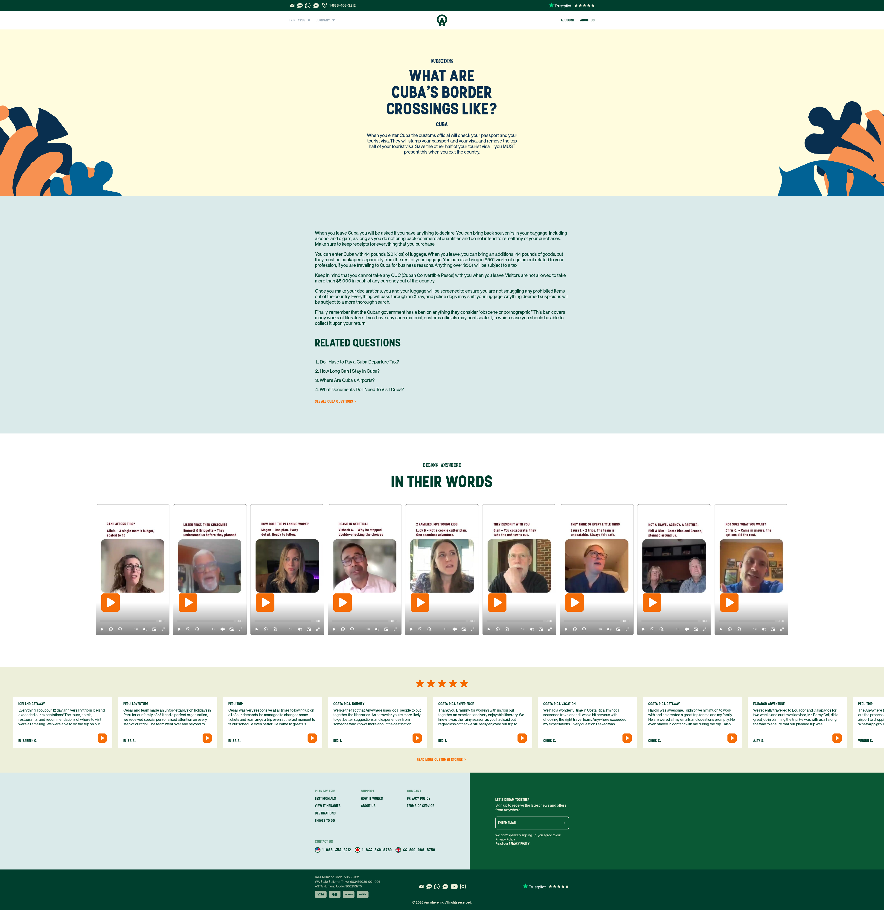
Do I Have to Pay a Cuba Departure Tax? (359, 362)
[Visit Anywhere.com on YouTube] (454, 886)
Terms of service (420, 806)
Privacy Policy (519, 844)
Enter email (507, 823)
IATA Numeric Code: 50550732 (337, 877)
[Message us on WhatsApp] (308, 5)
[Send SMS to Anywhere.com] (300, 5)
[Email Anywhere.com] (292, 5)
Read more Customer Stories (440, 760)
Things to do (325, 820)
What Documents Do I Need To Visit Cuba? (362, 389)
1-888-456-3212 (342, 5)
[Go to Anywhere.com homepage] (442, 20)
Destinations (325, 813)
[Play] (110, 602)
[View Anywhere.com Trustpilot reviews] (572, 5)
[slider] (100, 621)
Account (568, 20)
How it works (372, 798)
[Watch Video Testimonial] (102, 738)
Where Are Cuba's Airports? (347, 380)
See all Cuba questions (334, 401)
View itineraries (328, 806)
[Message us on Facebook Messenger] (316, 5)
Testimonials (325, 798)
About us (587, 20)
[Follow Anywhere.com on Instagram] (463, 886)
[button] (102, 629)
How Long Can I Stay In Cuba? (350, 371)
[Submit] (564, 823)
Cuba (442, 124)
